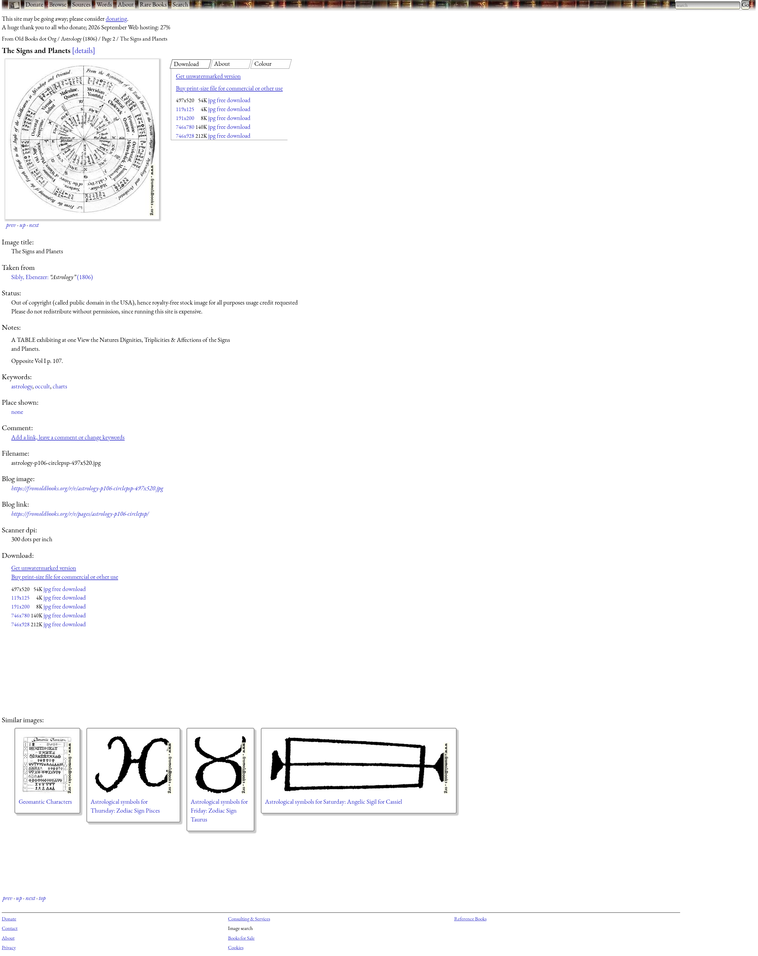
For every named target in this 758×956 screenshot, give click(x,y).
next (34, 225)
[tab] (190, 64)
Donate (34, 4)
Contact (9, 928)
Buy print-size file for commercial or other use (229, 88)
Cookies (235, 947)
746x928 (185, 135)
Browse (57, 4)
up (22, 225)
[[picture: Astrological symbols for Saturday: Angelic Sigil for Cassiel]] (358, 764)
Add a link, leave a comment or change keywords (68, 437)
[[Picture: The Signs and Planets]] (82, 139)
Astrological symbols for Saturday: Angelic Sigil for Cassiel (333, 802)
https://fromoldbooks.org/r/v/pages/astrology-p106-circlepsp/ (80, 514)
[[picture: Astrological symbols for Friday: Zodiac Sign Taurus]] (220, 764)
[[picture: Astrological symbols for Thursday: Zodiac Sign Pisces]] (133, 764)
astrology (21, 386)
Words (104, 4)
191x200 (185, 118)
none (17, 412)
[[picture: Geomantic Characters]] (47, 764)
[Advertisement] (219, 189)
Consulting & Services (249, 918)
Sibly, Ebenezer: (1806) (52, 277)
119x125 (185, 109)
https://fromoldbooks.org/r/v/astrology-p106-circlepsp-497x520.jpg (87, 488)
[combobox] (707, 5)
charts (60, 386)
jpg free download (229, 100)
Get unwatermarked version (208, 76)
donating (116, 19)
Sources (81, 4)
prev (11, 225)
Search (180, 4)
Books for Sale (241, 938)
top (42, 898)
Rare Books (153, 4)
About (126, 4)
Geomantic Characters (45, 802)
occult (42, 386)
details (84, 50)
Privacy (9, 947)
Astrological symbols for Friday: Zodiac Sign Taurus (219, 810)
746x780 (185, 127)
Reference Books (470, 918)
